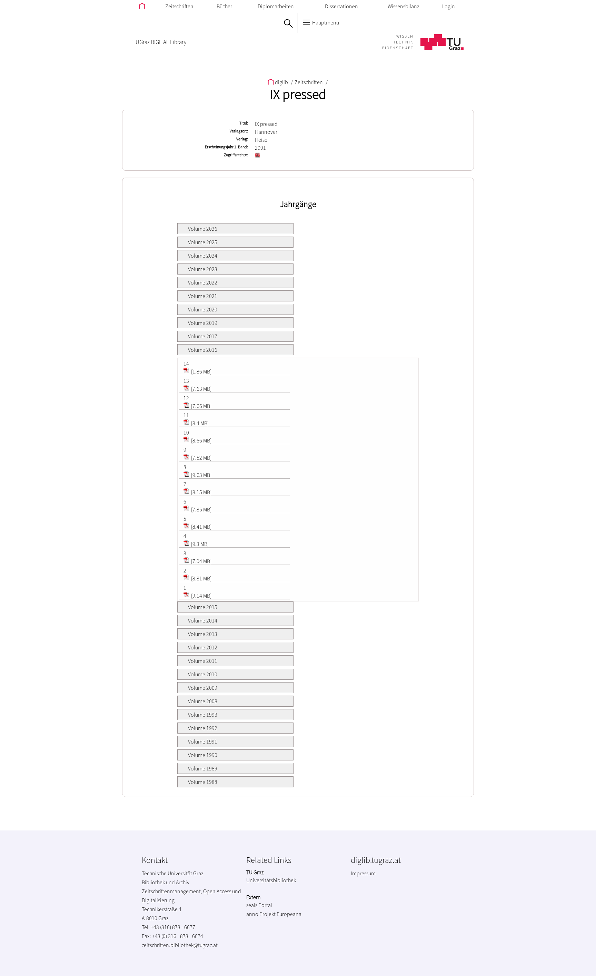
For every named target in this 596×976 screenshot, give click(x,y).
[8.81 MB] (200, 578)
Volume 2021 (202, 295)
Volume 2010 (202, 674)
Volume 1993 (202, 714)
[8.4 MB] (199, 423)
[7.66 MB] (200, 405)
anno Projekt (261, 913)
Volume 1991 (202, 741)
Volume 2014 (202, 620)
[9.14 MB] (200, 595)
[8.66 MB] (200, 440)
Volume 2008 (202, 701)
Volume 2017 (202, 336)
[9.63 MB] (200, 474)
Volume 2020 (202, 309)
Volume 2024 (202, 255)
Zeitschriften (179, 6)
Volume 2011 (202, 660)
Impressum (363, 873)
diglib (281, 82)
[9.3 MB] (199, 543)
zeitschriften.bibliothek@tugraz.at (180, 945)
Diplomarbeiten (276, 6)
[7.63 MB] (200, 388)
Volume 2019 (202, 322)
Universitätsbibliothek (271, 880)
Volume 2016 (202, 349)
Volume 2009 (202, 687)
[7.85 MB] (200, 509)
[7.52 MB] (200, 457)
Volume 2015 (202, 607)
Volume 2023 (202, 269)
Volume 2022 (202, 282)
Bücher (224, 6)
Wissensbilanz (403, 6)
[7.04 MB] (200, 561)
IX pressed (298, 94)
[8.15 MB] (200, 492)
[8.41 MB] (200, 526)
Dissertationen (341, 6)
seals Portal (259, 905)
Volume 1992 (202, 728)
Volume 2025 (202, 242)
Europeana (289, 913)
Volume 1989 (202, 768)
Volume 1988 (202, 781)
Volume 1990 (202, 754)
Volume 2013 (202, 633)
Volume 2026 (202, 228)
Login (448, 6)
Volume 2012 (202, 647)
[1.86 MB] (200, 371)
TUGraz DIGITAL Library (159, 42)
